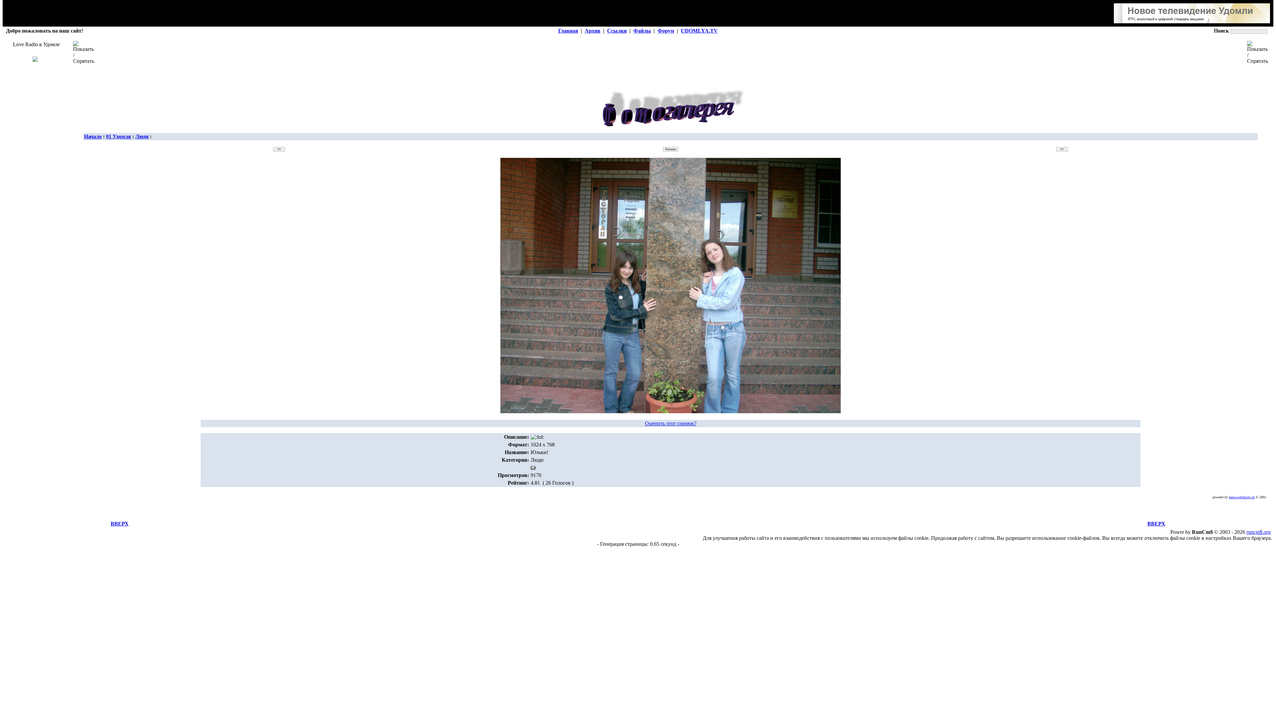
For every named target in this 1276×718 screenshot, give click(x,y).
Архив (592, 31)
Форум (666, 31)
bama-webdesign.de (1242, 497)
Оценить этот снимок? (670, 423)
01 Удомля (118, 136)
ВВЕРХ (120, 524)
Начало (93, 136)
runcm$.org (1258, 532)
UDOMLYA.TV (699, 31)
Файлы (642, 31)
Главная (568, 31)
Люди (142, 136)
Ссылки (617, 31)
